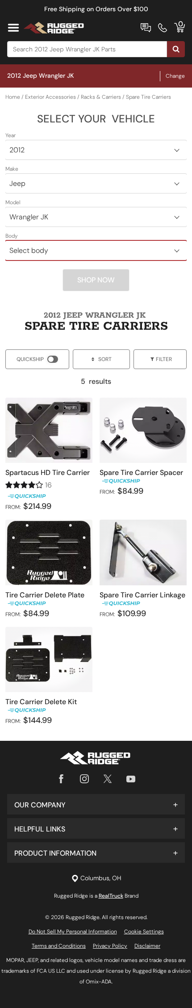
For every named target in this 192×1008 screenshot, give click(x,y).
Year (10, 135)
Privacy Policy (110, 945)
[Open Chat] (146, 27)
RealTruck (111, 895)
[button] (96, 804)
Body (11, 235)
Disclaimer (147, 945)
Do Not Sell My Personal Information (73, 931)
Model (13, 202)
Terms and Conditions (59, 945)
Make (11, 168)
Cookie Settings (144, 931)
